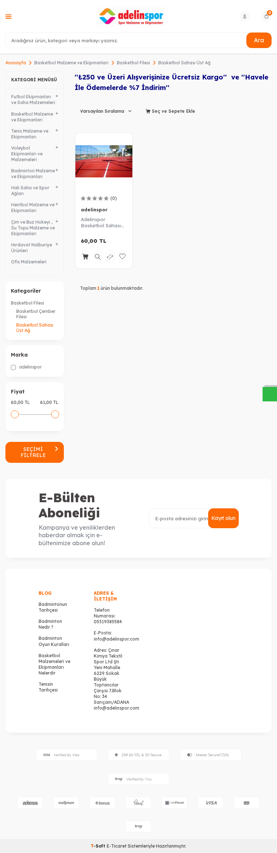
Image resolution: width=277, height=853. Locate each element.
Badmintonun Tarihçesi (53, 607)
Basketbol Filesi (133, 62)
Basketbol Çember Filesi (36, 314)
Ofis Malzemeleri (29, 261)
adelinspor (30, 367)
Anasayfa (15, 62)
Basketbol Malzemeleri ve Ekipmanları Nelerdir (54, 664)
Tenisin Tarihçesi (48, 687)
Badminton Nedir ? (50, 624)
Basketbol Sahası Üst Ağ (34, 327)
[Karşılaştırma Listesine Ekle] (110, 256)
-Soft (99, 846)
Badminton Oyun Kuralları (54, 641)
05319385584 (108, 621)
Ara (259, 40)
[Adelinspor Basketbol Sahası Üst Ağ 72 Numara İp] (103, 161)
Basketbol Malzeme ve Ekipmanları (71, 62)
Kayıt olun (223, 518)
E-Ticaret (117, 846)
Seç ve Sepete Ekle (172, 111)
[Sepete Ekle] (85, 256)
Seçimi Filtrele (33, 452)
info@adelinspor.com (116, 639)
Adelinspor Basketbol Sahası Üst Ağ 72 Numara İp (101, 222)
